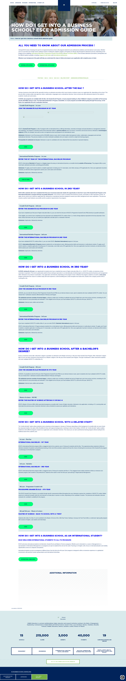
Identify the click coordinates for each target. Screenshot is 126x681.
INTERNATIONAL (32, 2)
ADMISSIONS (18, 2)
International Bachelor (38, 53)
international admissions (60, 55)
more (25, 146)
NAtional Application (26, 65)
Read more (27, 601)
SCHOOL (12, 2)
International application (47, 65)
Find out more (26, 179)
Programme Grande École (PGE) (53, 53)
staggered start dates (45, 55)
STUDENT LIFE (40, 2)
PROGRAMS (24, 2)
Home (12, 38)
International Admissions (28, 559)
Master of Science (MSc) (70, 53)
